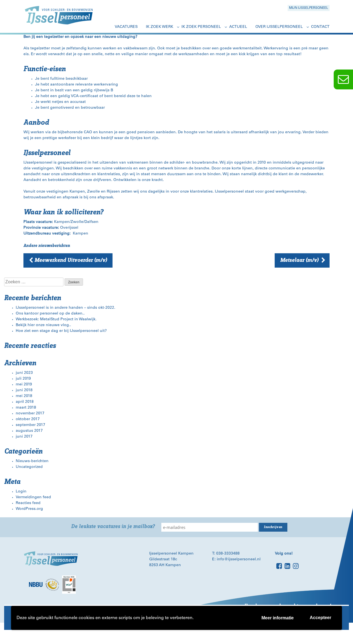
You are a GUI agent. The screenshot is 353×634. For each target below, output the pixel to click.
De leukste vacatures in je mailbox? (113, 526)
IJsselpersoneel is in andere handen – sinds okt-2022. (65, 308)
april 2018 (25, 402)
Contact (320, 27)
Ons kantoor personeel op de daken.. (50, 314)
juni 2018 (24, 390)
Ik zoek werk (159, 27)
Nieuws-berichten (32, 461)
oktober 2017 (28, 419)
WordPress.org (29, 509)
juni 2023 (24, 373)
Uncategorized (29, 467)
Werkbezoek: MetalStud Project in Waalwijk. (56, 319)
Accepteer (320, 617)
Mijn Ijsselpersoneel (308, 8)
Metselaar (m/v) (299, 260)
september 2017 (30, 425)
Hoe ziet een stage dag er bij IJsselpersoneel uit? (61, 331)
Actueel (238, 27)
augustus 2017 (29, 431)
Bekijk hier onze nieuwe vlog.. (43, 325)
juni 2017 (24, 437)
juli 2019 (23, 379)
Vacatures (126, 27)
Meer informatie (277, 618)
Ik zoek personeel (201, 27)
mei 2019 (24, 385)
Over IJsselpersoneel (279, 27)
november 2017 (30, 413)
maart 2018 (26, 408)
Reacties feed (28, 503)
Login (21, 492)
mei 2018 (24, 396)
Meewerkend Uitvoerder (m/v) (70, 260)
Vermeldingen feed (33, 497)
